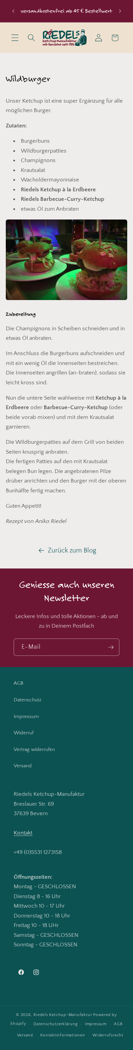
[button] (15, 38)
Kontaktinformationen (62, 1035)
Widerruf (23, 733)
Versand (23, 766)
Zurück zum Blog (72, 550)
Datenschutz (27, 700)
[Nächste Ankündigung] (120, 10)
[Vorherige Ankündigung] (13, 10)
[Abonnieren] (111, 647)
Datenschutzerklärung (55, 1024)
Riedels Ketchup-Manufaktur (62, 1015)
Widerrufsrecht (107, 1035)
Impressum (26, 716)
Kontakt (23, 833)
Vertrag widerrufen (34, 749)
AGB (18, 683)
